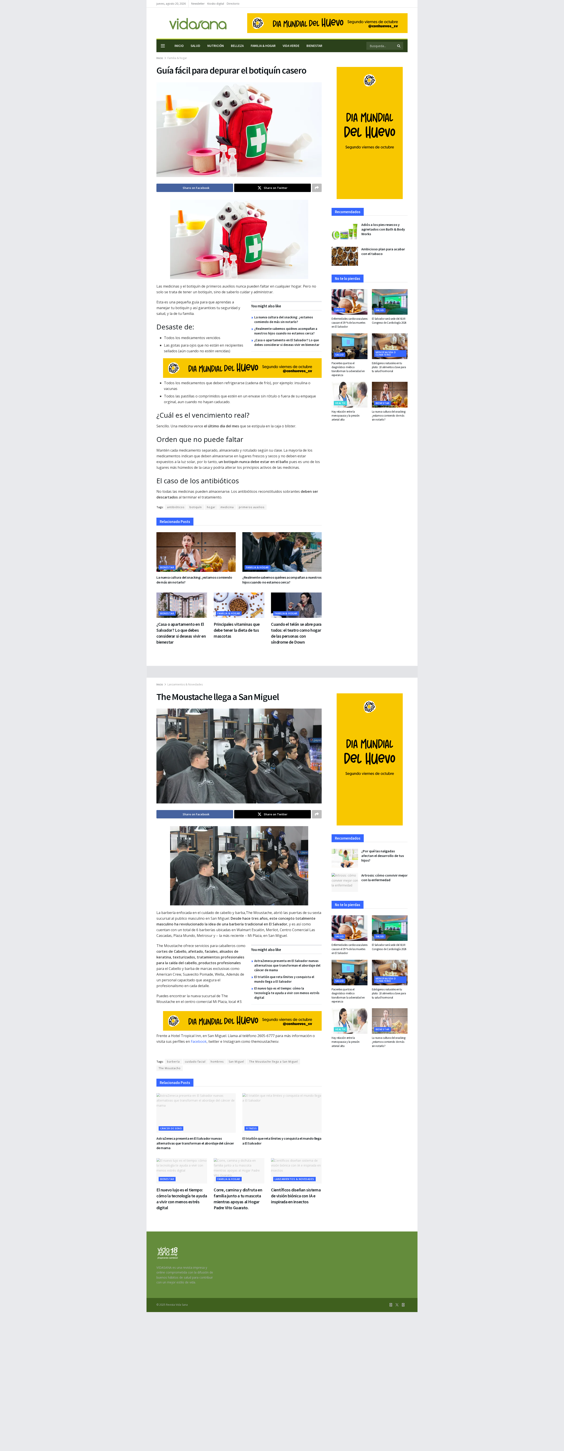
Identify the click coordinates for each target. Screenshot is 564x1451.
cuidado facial (195, 1061)
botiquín (195, 507)
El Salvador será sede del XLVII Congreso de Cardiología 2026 (389, 321)
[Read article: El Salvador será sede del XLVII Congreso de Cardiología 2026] (390, 302)
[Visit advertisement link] (327, 23)
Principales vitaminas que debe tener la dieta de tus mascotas (237, 630)
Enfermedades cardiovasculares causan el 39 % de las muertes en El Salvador (349, 323)
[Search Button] (399, 46)
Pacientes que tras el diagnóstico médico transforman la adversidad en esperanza (348, 369)
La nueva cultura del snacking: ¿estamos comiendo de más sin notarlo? (389, 415)
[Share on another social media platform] (317, 188)
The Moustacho (170, 1068)
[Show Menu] (163, 45)
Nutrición (215, 46)
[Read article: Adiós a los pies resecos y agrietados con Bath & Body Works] (345, 231)
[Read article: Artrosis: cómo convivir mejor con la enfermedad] (345, 882)
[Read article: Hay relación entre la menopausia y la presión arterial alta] (349, 394)
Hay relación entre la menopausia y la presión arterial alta (346, 415)
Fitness (251, 1128)
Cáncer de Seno (171, 1128)
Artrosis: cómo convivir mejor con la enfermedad (384, 877)
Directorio (233, 4)
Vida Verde (291, 46)
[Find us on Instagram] (403, 1304)
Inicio (179, 46)
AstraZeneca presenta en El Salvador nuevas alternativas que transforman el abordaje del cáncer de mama (287, 965)
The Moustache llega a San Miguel (273, 1061)
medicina (227, 507)
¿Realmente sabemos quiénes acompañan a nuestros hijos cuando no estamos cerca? (281, 579)
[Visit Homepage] (191, 23)
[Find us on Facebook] (391, 1304)
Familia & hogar (263, 46)
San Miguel (236, 1061)
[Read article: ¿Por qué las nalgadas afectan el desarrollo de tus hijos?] (345, 858)
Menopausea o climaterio (386, 353)
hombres (217, 1061)
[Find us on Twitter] (397, 1304)
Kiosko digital (215, 4)
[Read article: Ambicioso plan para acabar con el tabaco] (345, 256)
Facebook (199, 1041)
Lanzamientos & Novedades (185, 684)
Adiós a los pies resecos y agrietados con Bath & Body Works (383, 229)
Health (340, 403)
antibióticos (175, 507)
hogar (211, 507)
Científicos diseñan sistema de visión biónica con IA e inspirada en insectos (296, 1195)
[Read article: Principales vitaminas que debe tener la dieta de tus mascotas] (239, 605)
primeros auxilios (251, 507)
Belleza (237, 46)
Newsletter (198, 4)
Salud (195, 46)
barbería (173, 1061)
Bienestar (314, 46)
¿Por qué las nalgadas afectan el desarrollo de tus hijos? (382, 855)
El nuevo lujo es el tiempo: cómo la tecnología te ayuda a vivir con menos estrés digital (286, 993)
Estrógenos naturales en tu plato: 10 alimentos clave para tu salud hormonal (389, 367)
